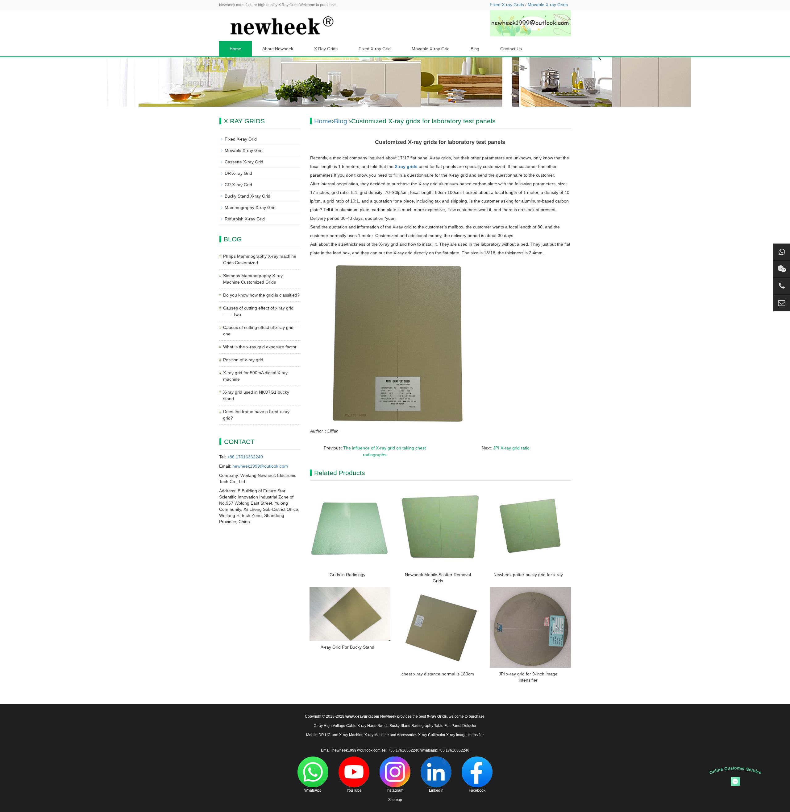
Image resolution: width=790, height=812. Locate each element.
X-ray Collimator (431, 735)
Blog (475, 48)
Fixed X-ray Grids (507, 4)
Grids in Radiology (347, 574)
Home (235, 48)
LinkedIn (436, 790)
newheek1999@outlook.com (260, 466)
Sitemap (395, 800)
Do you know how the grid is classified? (261, 295)
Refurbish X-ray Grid (245, 218)
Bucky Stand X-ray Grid (247, 196)
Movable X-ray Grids (548, 4)
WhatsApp (313, 790)
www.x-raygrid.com (362, 716)
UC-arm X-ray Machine (344, 735)
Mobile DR (315, 735)
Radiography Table (427, 726)
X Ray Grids (326, 48)
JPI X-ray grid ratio (511, 447)
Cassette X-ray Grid (244, 161)
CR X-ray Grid (238, 184)
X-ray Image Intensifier (465, 735)
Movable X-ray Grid (431, 48)
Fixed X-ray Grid (375, 48)
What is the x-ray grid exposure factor (260, 346)
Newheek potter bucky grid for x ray (528, 574)
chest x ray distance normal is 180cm (437, 673)
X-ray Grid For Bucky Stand (347, 647)
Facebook (477, 790)
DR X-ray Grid (238, 173)
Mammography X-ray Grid (250, 207)
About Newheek (277, 48)
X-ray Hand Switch (373, 726)
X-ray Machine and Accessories (390, 735)
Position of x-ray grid (243, 359)
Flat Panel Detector (460, 726)
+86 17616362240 (245, 456)
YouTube (354, 790)
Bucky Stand (399, 726)
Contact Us (511, 48)
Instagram (395, 790)
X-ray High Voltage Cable (335, 726)
